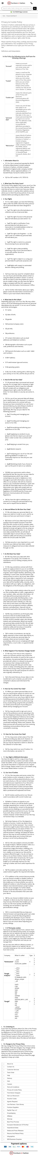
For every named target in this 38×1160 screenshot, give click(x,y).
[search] (35, 8)
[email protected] (30, 1030)
